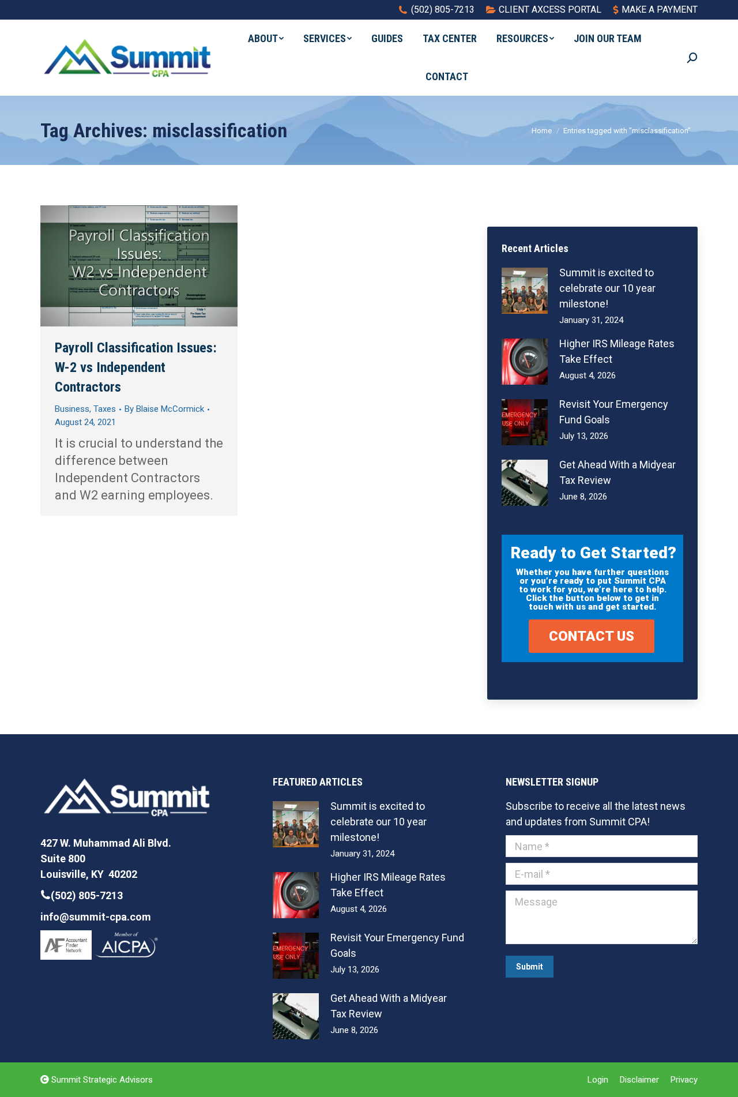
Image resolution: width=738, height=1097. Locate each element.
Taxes (104, 409)
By (164, 409)
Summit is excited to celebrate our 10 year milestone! (607, 288)
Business (72, 409)
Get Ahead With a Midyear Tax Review (617, 472)
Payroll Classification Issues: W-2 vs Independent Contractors (136, 367)
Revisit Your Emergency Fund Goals (613, 412)
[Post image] (525, 291)
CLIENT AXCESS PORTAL (550, 9)
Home (542, 130)
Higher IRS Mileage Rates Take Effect (617, 351)
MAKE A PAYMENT (660, 9)
